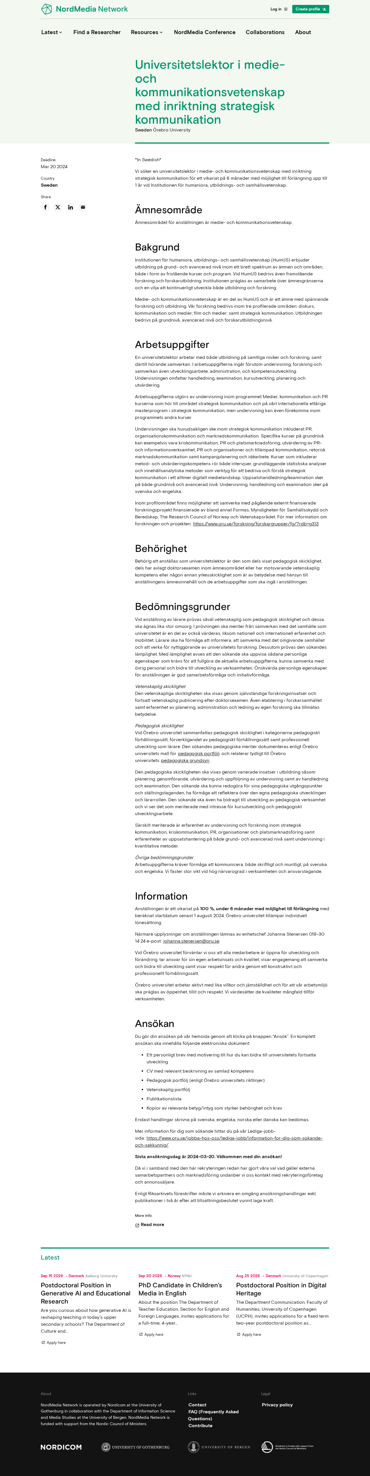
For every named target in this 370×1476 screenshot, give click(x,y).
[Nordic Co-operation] (295, 1447)
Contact (197, 1404)
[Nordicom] (75, 1447)
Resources (147, 32)
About (303, 32)
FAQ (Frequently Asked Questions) (213, 1415)
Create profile (311, 9)
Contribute (200, 1425)
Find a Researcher (97, 32)
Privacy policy (277, 1404)
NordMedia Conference (205, 32)
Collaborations (265, 32)
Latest (52, 32)
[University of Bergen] (222, 1447)
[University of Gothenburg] (135, 1446)
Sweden (49, 185)
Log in (279, 9)
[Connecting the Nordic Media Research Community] (85, 9)
